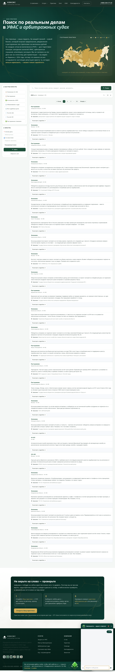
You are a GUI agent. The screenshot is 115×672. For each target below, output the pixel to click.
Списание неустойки (44, 649)
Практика (53, 3)
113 (77, 101)
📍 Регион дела (8, 131)
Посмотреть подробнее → (39, 120)
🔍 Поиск (106, 88)
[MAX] (18, 656)
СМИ (66, 3)
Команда (66, 646)
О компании (34, 3)
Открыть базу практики (25, 611)
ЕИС (77, 603)
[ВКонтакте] (4, 656)
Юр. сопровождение (44, 652)
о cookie (33, 668)
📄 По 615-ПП (9, 117)
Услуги (44, 3)
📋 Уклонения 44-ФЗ (11, 92)
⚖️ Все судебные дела (12, 108)
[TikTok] (14, 656)
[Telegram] (7, 656)
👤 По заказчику (9, 137)
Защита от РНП (42, 639)
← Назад (59, 101)
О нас (66, 639)
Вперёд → (83, 101)
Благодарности (75, 3)
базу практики (28, 599)
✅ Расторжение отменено (13, 121)
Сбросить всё (15, 153)
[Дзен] (21, 656)
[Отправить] (110, 667)
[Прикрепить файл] (83, 667)
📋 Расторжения (10, 96)
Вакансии (67, 652)
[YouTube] (11, 656)
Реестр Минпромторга (45, 643)
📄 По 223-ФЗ (9, 113)
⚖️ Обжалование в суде (12, 104)
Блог (60, 3)
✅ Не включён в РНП (11, 100)
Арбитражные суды (44, 646)
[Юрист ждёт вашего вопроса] (74, 665)
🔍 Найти (14, 149)
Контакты (87, 3)
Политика (27, 668)
